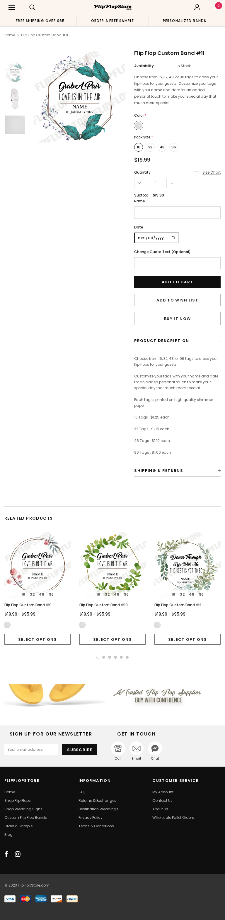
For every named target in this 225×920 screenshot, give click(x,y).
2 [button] (103, 657)
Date (138, 227)
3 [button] (109, 657)
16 (138, 147)
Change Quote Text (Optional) (162, 251)
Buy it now (177, 318)
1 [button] (97, 657)
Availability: (144, 65)
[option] (40, 20)
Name (139, 201)
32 (150, 147)
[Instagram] (18, 854)
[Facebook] (6, 854)
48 (162, 147)
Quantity (142, 172)
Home (9, 35)
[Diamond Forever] (112, 695)
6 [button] (127, 657)
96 (173, 147)
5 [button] (121, 657)
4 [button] (115, 657)
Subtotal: (142, 195)
